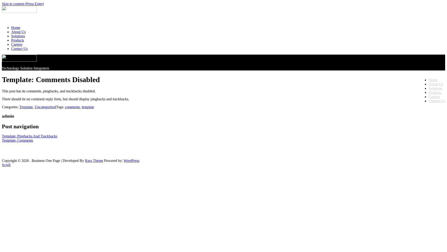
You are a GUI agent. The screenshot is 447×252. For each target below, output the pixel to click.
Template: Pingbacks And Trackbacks (29, 136)
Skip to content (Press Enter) (23, 4)
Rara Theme (94, 161)
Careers (16, 44)
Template (26, 107)
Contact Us (19, 49)
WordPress (131, 161)
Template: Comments (17, 140)
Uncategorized (45, 107)
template (88, 107)
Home (15, 28)
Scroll (6, 165)
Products (17, 40)
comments (72, 107)
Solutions (18, 36)
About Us (18, 32)
